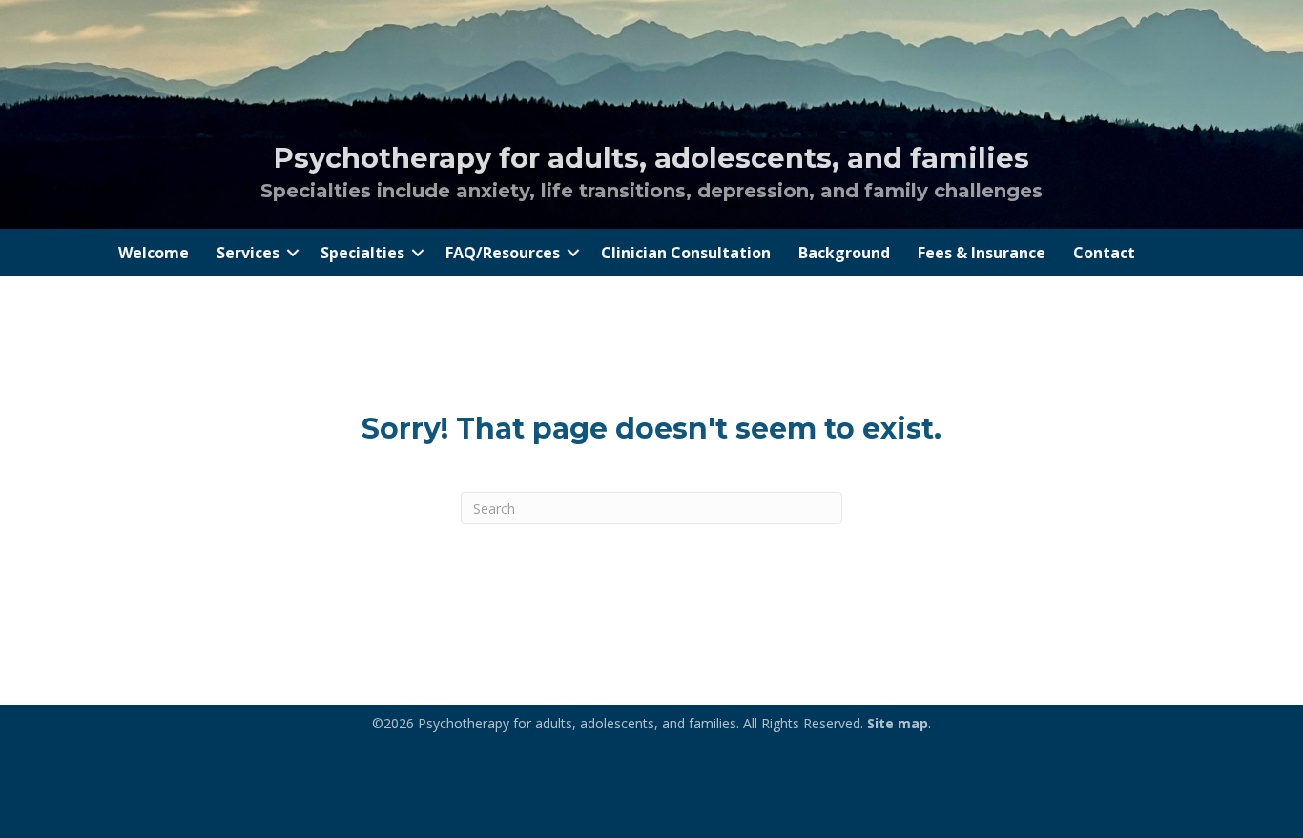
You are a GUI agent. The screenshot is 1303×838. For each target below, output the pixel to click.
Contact (1104, 252)
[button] (292, 253)
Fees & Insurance (981, 252)
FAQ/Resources (502, 252)
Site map (897, 723)
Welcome (153, 252)
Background (844, 252)
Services (248, 252)
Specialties (362, 252)
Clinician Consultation (686, 252)
